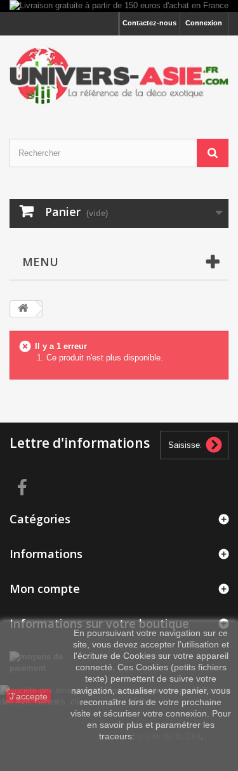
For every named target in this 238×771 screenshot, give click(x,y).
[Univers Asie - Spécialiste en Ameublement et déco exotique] (119, 76)
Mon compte (45, 588)
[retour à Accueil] (23, 309)
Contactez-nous (149, 23)
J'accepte (29, 696)
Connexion (203, 23)
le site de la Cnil (169, 736)
